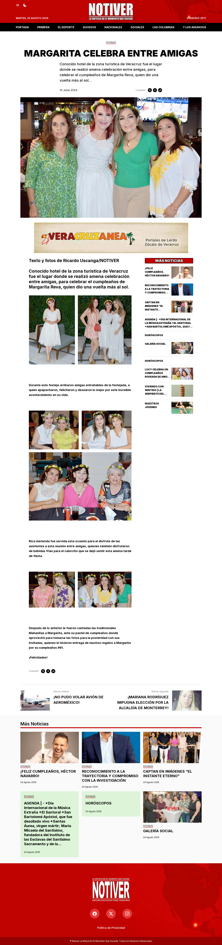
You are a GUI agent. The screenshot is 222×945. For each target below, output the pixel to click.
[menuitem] (111, 928)
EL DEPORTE (66, 27)
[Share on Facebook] (155, 90)
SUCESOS (89, 27)
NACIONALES (113, 27)
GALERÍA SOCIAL (155, 343)
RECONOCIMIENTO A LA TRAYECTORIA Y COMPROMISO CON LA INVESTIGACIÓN (157, 292)
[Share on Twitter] (150, 90)
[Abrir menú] (17, 5)
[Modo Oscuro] (25, 5)
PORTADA (22, 27)
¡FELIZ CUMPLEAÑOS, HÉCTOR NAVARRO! (157, 272)
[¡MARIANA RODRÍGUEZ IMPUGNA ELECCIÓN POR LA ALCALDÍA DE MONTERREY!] (187, 700)
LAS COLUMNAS (163, 27)
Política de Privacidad (111, 927)
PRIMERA (43, 27)
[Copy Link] (160, 90)
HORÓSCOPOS (154, 335)
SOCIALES (137, 27)
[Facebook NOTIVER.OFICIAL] (95, 913)
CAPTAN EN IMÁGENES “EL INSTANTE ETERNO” (167, 773)
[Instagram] (127, 913)
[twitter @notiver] (111, 913)
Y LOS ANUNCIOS (194, 27)
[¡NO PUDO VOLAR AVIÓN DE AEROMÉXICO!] (35, 700)
